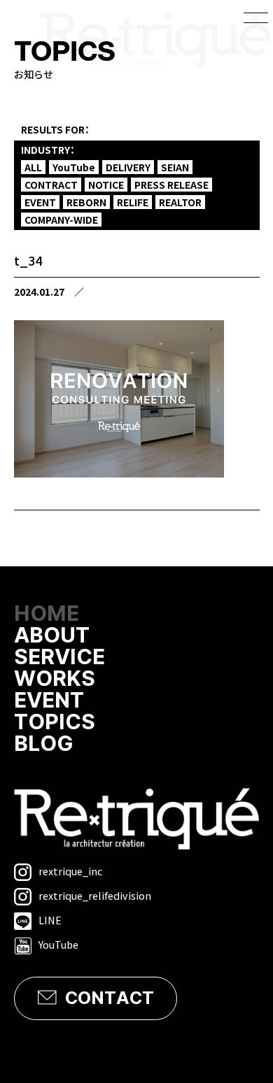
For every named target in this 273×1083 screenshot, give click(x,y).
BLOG (44, 744)
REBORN (86, 202)
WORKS (54, 679)
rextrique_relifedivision (94, 895)
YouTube (73, 167)
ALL (33, 167)
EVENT (40, 202)
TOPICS (54, 722)
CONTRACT (51, 185)
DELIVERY (128, 167)
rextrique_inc (70, 870)
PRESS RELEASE (171, 185)
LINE (50, 919)
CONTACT (109, 998)
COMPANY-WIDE (61, 220)
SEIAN (175, 167)
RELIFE (132, 202)
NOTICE (106, 185)
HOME (46, 614)
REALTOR (180, 202)
